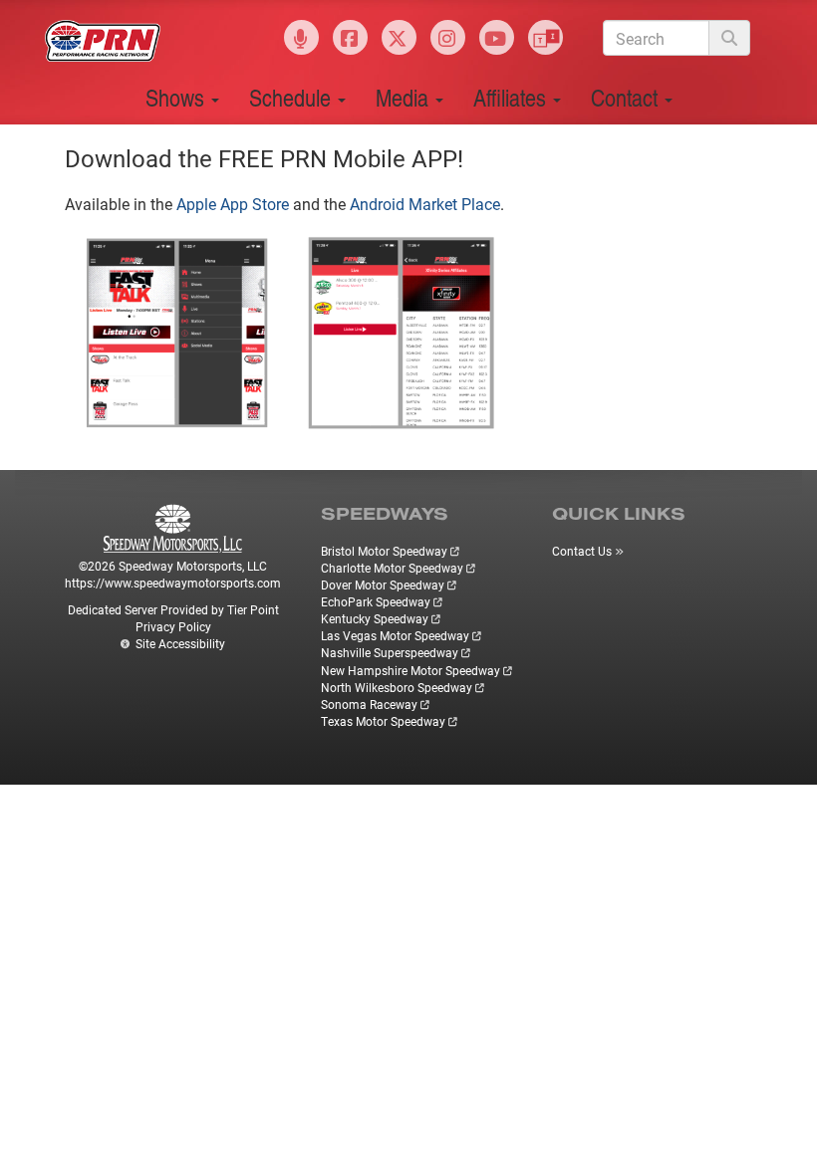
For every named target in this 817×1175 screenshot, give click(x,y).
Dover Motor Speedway (382, 584)
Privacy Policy (173, 626)
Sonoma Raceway (369, 704)
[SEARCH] (729, 38)
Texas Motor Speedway (383, 721)
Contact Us (582, 551)
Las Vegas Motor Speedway (395, 635)
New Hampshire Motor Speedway (410, 670)
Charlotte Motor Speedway (392, 568)
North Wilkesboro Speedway (396, 687)
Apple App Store (232, 203)
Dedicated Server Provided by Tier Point (173, 609)
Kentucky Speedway (374, 618)
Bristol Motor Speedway (384, 551)
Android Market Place (425, 203)
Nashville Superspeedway (389, 652)
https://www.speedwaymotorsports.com (173, 582)
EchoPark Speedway (375, 601)
